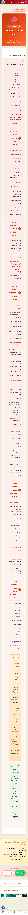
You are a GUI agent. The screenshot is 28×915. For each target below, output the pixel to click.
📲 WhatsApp (20, 873)
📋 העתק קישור (8, 873)
